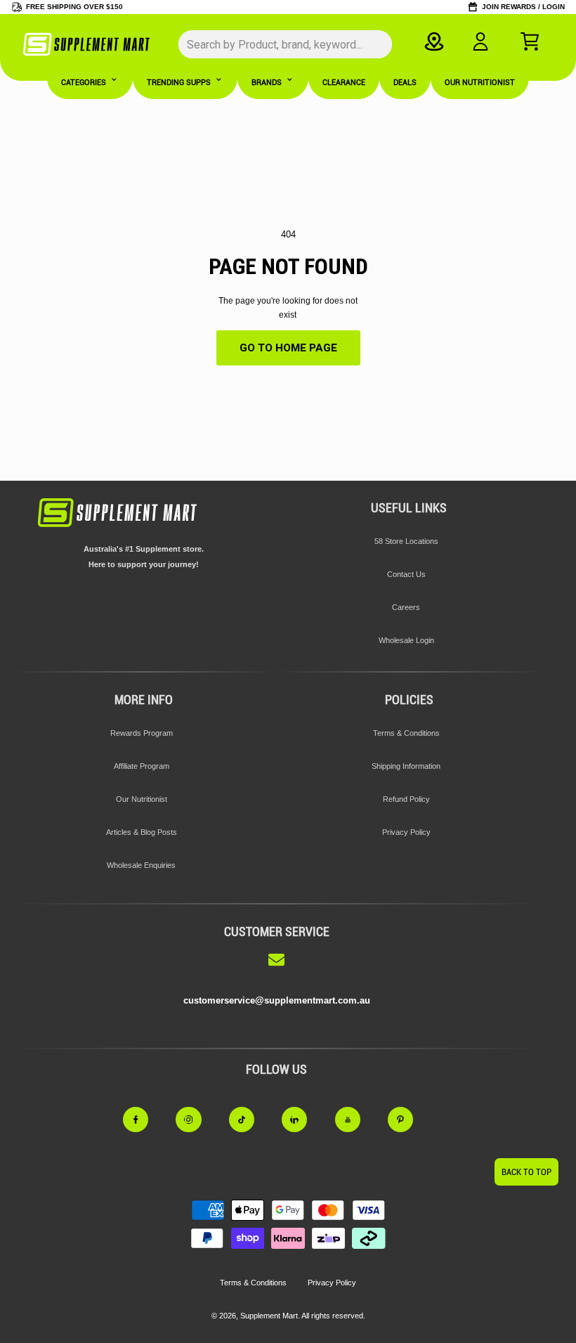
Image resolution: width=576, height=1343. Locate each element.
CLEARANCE (343, 82)
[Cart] (529, 41)
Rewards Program (141, 733)
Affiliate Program (141, 766)
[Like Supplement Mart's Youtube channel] (356, 1120)
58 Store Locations (406, 541)
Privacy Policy (406, 832)
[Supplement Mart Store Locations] (434, 41)
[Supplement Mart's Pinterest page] (409, 1120)
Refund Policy (406, 799)
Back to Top (526, 1172)
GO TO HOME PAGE (288, 348)
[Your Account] (481, 41)
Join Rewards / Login (523, 7)
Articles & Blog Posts (141, 832)
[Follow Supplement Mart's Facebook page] (144, 1120)
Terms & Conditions (406, 733)
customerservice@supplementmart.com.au (276, 1000)
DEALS (405, 82)
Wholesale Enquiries (141, 865)
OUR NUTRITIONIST (480, 82)
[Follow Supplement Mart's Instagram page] (197, 1120)
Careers (406, 607)
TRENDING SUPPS (179, 82)
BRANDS (266, 82)
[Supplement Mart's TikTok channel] (250, 1120)
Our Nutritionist (141, 799)
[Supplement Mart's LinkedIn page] (303, 1120)
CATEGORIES (83, 82)
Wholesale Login (406, 640)
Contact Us (406, 574)
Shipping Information (406, 766)
